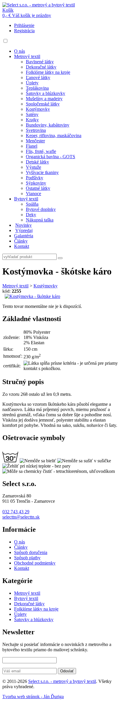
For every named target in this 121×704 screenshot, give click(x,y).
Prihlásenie (24, 25)
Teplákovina (37, 88)
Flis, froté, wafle (41, 151)
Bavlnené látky (40, 61)
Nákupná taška (39, 219)
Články (21, 240)
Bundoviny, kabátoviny (47, 124)
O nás (19, 51)
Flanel (31, 146)
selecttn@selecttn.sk (21, 516)
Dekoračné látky (41, 66)
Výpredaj (24, 230)
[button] (5, 41)
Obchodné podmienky (35, 562)
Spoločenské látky (43, 103)
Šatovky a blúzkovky (45, 93)
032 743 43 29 (15, 511)
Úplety (32, 82)
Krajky (32, 119)
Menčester (35, 140)
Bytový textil (26, 198)
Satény (32, 114)
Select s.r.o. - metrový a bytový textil (62, 681)
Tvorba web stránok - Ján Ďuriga (33, 696)
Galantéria (23, 235)
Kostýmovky (38, 109)
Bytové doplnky (41, 209)
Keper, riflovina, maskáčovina (53, 135)
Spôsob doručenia (30, 552)
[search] (60, 258)
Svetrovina (36, 130)
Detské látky (37, 161)
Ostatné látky (38, 188)
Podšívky (34, 177)
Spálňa (32, 204)
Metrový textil (27, 56)
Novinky (23, 225)
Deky (31, 214)
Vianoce (33, 193)
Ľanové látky (38, 77)
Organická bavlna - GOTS (50, 156)
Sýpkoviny (36, 182)
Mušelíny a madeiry (44, 98)
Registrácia (24, 30)
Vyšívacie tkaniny (42, 172)
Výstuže (33, 167)
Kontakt (21, 246)
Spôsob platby (27, 557)
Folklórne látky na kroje (48, 72)
